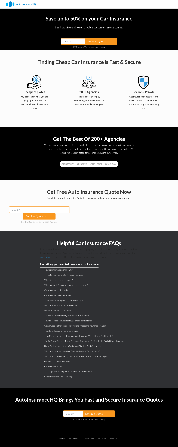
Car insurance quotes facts (56, 290)
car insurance (46, 257)
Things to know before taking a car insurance (63, 275)
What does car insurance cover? (58, 280)
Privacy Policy (89, 439)
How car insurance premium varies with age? (63, 300)
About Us (62, 439)
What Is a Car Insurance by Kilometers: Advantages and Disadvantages (75, 356)
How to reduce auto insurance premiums (62, 331)
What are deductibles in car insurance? (61, 305)
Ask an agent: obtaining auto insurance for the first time (68, 371)
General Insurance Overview (57, 361)
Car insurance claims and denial (58, 295)
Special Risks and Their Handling (58, 376)
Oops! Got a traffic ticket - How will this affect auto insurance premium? (75, 325)
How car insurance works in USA (58, 269)
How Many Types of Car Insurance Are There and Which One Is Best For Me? (78, 336)
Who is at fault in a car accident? (58, 310)
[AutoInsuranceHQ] (21, 4)
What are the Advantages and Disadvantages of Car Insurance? (72, 351)
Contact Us (113, 439)
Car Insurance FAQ (75, 439)
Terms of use (101, 439)
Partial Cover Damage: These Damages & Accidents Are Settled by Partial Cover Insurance (84, 341)
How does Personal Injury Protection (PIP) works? (66, 315)
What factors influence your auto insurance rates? (66, 285)
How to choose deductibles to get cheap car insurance (68, 320)
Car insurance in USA (53, 366)
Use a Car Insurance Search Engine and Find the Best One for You (73, 346)
